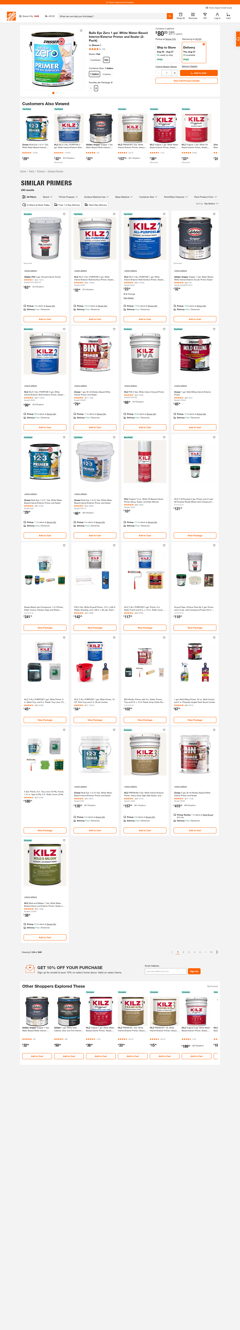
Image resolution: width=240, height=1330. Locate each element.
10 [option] (211, 952)
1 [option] (177, 952)
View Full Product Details (187, 80)
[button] (80, 60)
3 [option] (189, 952)
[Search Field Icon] (170, 16)
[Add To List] (81, 30)
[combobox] (112, 16)
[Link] (45, 268)
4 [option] (194, 952)
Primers (41, 171)
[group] (53, 59)
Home (23, 171)
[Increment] (175, 73)
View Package (195, 535)
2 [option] (183, 952)
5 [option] (200, 952)
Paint (31, 171)
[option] (217, 952)
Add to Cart (200, 73)
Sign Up (194, 971)
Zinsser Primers (55, 171)
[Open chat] (238, 39)
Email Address (152, 965)
